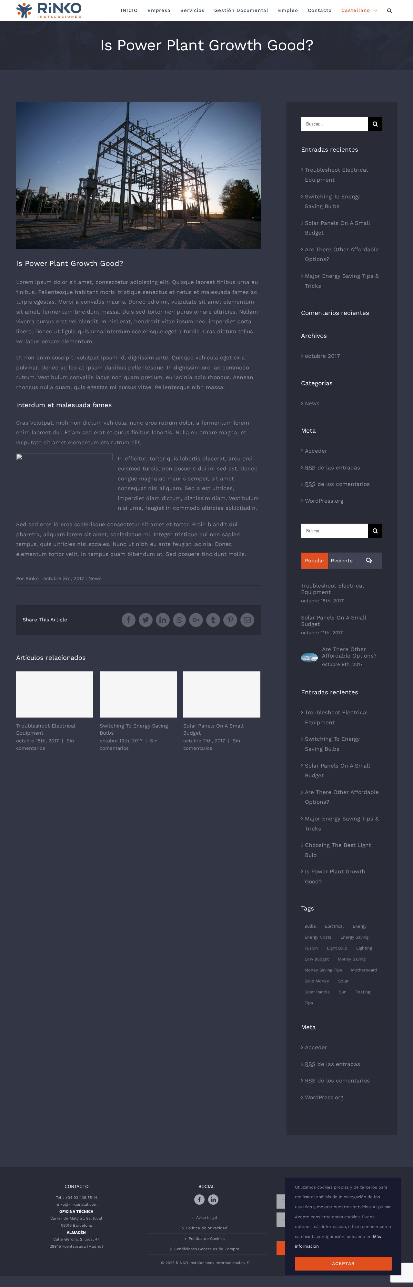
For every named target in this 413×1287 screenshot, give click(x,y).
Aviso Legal (206, 1217)
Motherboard (364, 970)
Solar (343, 981)
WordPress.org (324, 501)
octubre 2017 (322, 356)
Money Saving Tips (323, 970)
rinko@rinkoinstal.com (76, 1204)
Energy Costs (318, 937)
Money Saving (352, 959)
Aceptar (343, 1263)
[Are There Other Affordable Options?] (309, 657)
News (95, 578)
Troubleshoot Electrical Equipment (54, 694)
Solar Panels (317, 992)
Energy (360, 926)
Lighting (364, 948)
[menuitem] (129, 10)
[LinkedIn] (213, 1199)
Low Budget (317, 959)
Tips (309, 1002)
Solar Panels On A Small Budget (222, 694)
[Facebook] (199, 1199)
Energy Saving (354, 937)
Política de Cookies (207, 1238)
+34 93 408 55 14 (81, 1197)
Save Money (317, 981)
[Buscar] (389, 10)
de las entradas (332, 467)
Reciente (342, 561)
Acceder (316, 450)
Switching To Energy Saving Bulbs (138, 694)
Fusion (311, 948)
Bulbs (310, 926)
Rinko (32, 578)
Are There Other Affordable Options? (349, 652)
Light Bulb (337, 948)
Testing (363, 992)
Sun (343, 992)
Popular (315, 561)
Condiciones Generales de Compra (206, 1249)
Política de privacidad (206, 1228)
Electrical (334, 926)
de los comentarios (337, 484)
